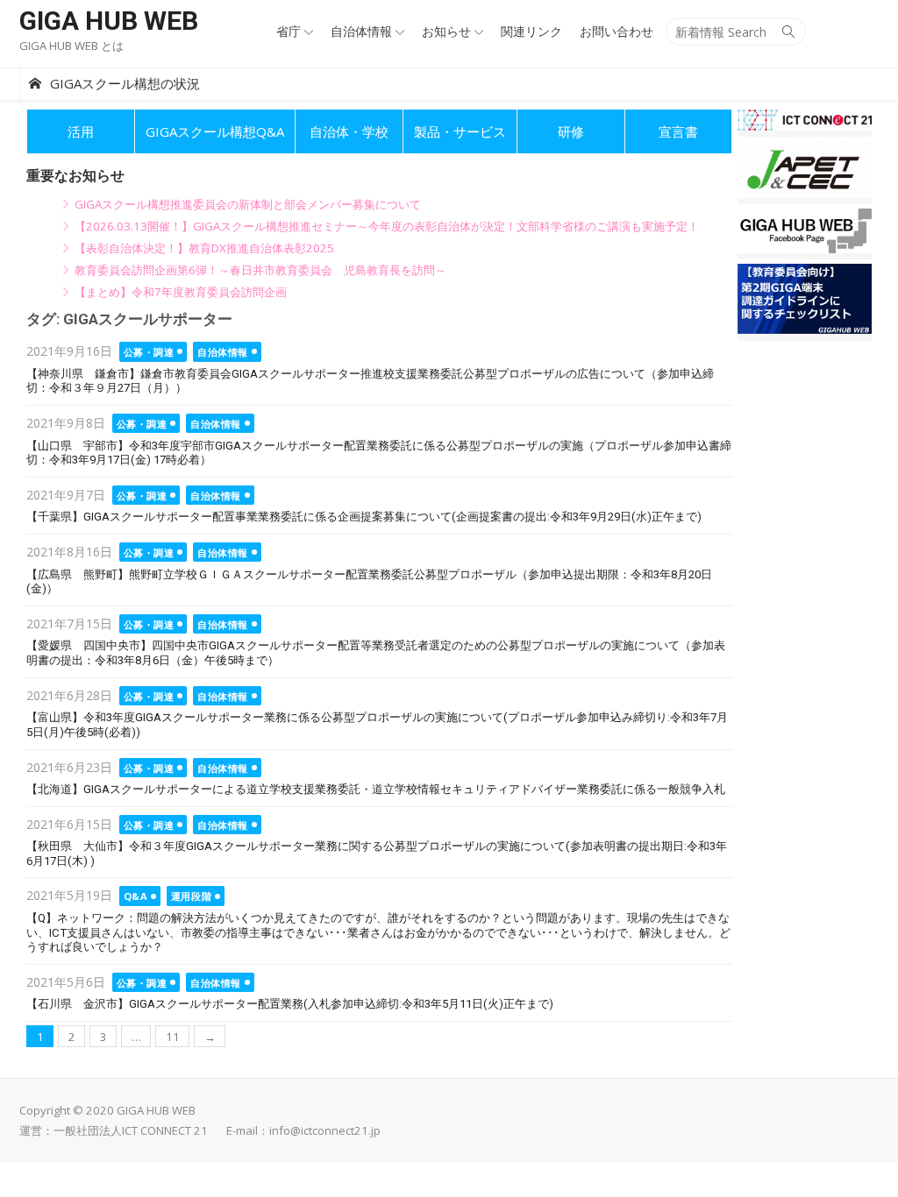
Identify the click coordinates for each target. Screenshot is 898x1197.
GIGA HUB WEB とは (71, 45)
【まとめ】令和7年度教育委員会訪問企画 (181, 292)
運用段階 (191, 896)
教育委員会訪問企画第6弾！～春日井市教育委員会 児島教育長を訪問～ (260, 270)
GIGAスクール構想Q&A (215, 131)
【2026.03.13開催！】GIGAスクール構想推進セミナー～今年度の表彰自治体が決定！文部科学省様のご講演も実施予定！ (387, 226)
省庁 (288, 31)
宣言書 (678, 131)
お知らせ (446, 31)
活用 (81, 131)
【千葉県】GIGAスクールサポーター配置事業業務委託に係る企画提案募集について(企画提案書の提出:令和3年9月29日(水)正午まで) (364, 516)
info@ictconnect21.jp (325, 1130)
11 (173, 1037)
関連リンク (531, 31)
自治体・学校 (349, 131)
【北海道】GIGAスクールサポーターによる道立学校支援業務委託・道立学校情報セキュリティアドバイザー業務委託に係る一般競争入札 (375, 789)
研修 (571, 131)
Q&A (136, 896)
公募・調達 (149, 351)
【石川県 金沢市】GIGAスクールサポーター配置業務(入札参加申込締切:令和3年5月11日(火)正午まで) (289, 1003)
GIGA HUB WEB (108, 20)
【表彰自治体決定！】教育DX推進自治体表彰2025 (204, 248)
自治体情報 (361, 31)
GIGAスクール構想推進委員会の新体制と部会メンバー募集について (248, 204)
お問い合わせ (616, 31)
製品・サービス (460, 131)
